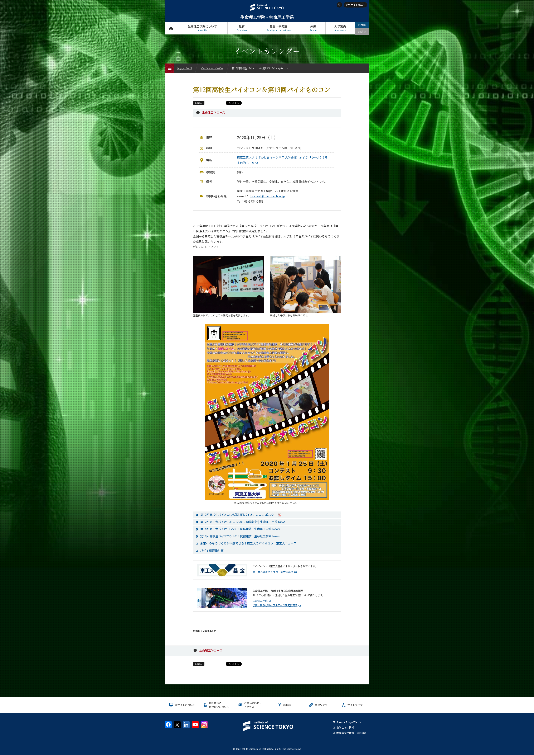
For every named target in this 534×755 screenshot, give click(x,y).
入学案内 (340, 28)
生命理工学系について (202, 28)
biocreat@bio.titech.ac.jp (267, 196)
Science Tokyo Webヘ (348, 722)
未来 (313, 28)
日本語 (362, 25)
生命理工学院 (260, 600)
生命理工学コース (213, 112)
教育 (242, 28)
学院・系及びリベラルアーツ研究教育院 (275, 605)
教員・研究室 (279, 28)
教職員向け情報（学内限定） (352, 733)
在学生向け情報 (345, 727)
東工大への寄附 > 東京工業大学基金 (273, 572)
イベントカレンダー (212, 68)
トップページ (171, 28)
